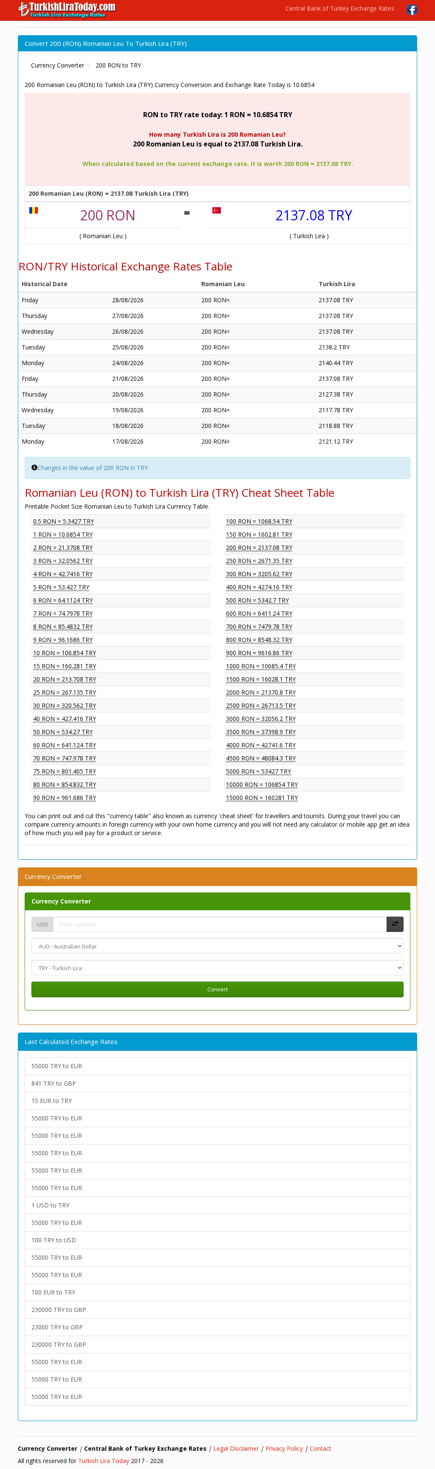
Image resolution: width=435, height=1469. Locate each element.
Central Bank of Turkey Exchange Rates (339, 8)
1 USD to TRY (50, 1205)
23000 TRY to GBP (57, 1327)
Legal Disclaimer (236, 1448)
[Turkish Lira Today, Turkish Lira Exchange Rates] (68, 10)
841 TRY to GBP (53, 1083)
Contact (320, 1448)
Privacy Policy (284, 1448)
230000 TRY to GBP (58, 1310)
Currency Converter (61, 901)
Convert (217, 989)
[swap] (395, 924)
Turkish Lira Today (103, 1461)
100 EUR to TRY (53, 1292)
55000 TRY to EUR (56, 1066)
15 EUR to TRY (51, 1101)
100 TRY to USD (53, 1240)
